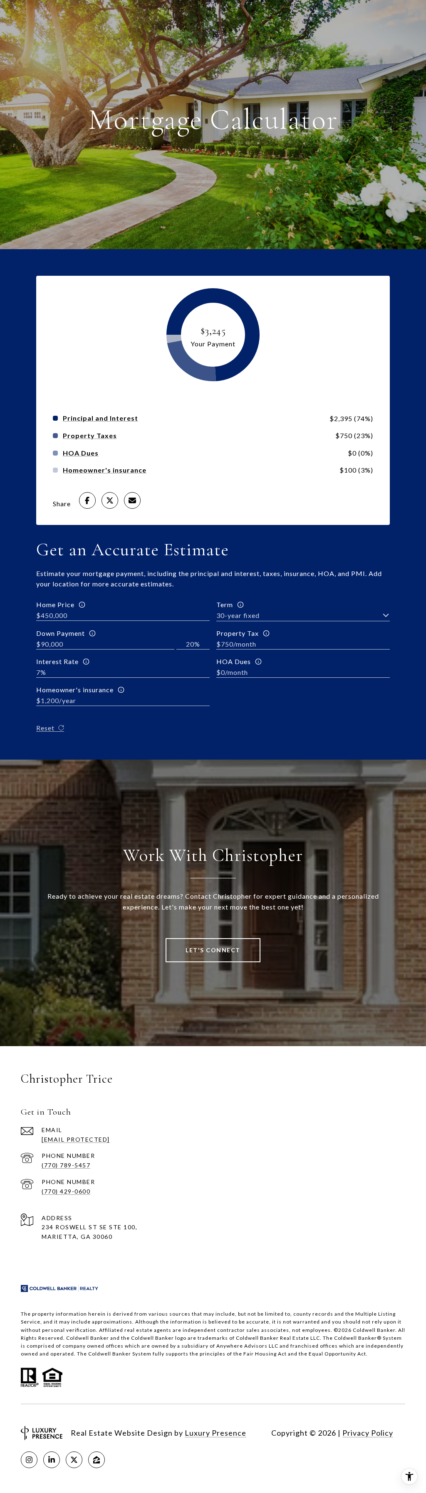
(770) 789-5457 (66, 1165)
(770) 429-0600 (66, 1191)
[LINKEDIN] (51, 1459)
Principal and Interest (100, 418)
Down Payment (60, 633)
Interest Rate (57, 661)
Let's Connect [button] (213, 950)
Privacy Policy (367, 1432)
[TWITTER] (74, 1459)
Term (224, 604)
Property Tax (237, 633)
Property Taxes (90, 435)
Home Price (55, 604)
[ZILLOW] (96, 1459)
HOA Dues (233, 661)
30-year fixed (238, 615)
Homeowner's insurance (75, 690)
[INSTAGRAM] (29, 1459)
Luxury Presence (215, 1432)
